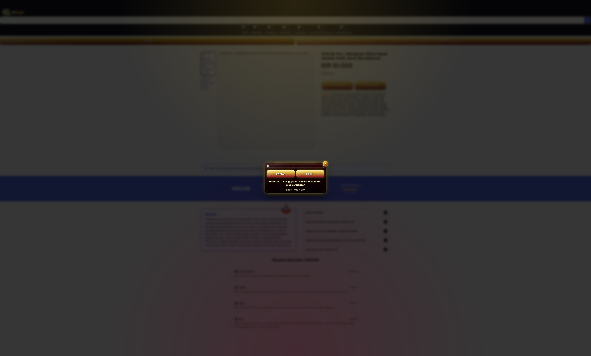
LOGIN (310, 173)
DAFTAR (280, 173)
